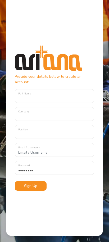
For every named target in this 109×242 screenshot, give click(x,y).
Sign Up (30, 185)
